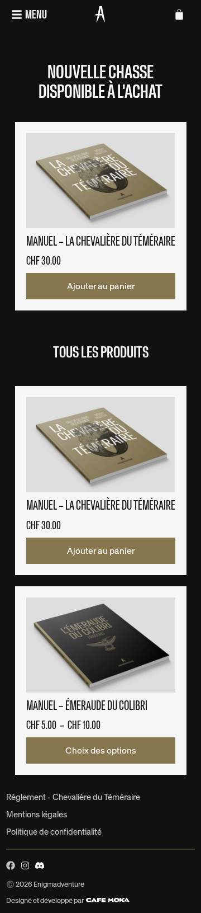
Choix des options (100, 750)
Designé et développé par (45, 900)
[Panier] (179, 14)
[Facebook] (10, 865)
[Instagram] (25, 865)
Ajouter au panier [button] (101, 286)
